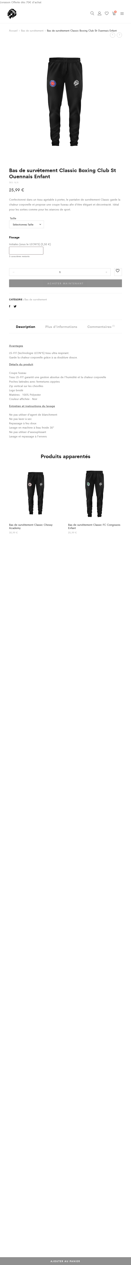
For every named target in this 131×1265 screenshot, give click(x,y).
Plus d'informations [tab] (61, 326)
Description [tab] (25, 326)
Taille (13, 218)
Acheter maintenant (65, 283)
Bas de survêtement (32, 30)
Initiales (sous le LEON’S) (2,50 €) (30, 244)
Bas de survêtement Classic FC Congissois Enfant (94, 526)
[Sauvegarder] (118, 272)
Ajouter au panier (65, 1261)
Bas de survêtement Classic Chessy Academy (31, 526)
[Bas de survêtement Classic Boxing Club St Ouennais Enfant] (9, 306)
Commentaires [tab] (101, 326)
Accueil (13, 30)
